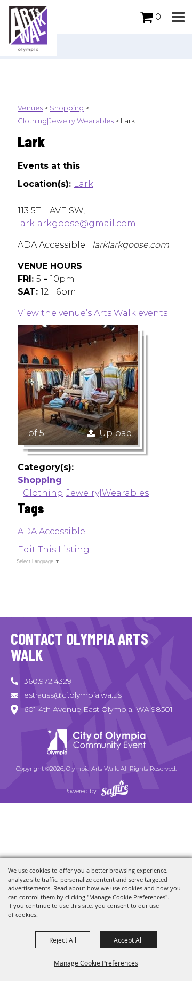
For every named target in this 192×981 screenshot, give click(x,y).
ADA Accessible (51, 531)
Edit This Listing (54, 549)
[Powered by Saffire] (114, 791)
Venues (30, 108)
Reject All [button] (62, 940)
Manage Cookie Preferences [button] (96, 963)
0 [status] (158, 17)
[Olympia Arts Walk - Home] (96, 743)
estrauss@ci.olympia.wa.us (73, 695)
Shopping (67, 108)
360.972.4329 (47, 681)
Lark (83, 184)
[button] (178, 17)
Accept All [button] (128, 940)
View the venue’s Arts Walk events (92, 313)
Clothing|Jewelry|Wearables (66, 120)
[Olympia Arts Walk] (28, 28)
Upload (115, 433)
